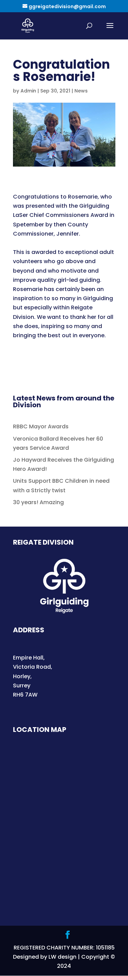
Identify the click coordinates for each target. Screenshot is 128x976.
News (81, 90)
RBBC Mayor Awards (41, 426)
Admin (28, 90)
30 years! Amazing (38, 502)
